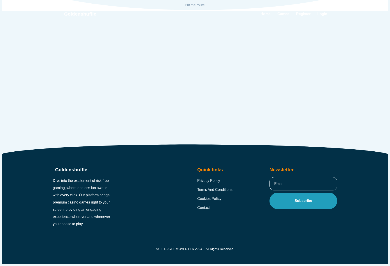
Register (303, 14)
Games (283, 14)
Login (322, 14)
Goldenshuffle (80, 14)
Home (265, 14)
